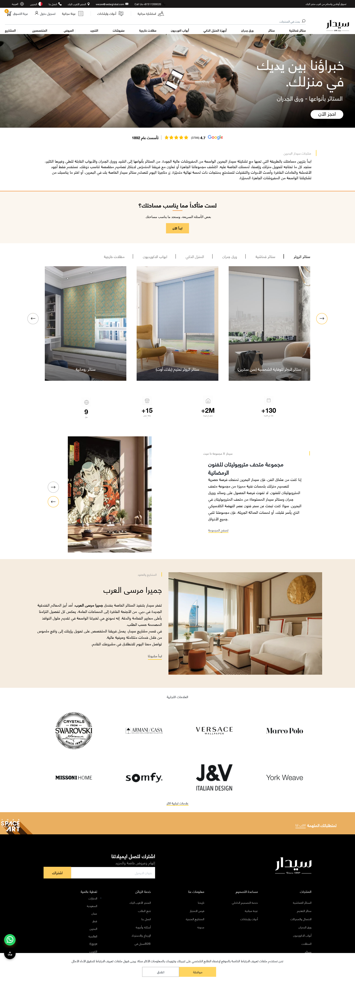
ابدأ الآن (177, 229)
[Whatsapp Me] (10, 942)
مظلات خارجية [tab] (114, 257)
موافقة (197, 972)
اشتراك (57, 873)
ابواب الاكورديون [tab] (155, 257)
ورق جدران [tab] (229, 257)
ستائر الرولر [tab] (302, 257)
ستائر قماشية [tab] (265, 257)
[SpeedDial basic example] (10, 940)
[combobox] (155, 21)
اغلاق (160, 972)
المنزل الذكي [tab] (195, 257)
